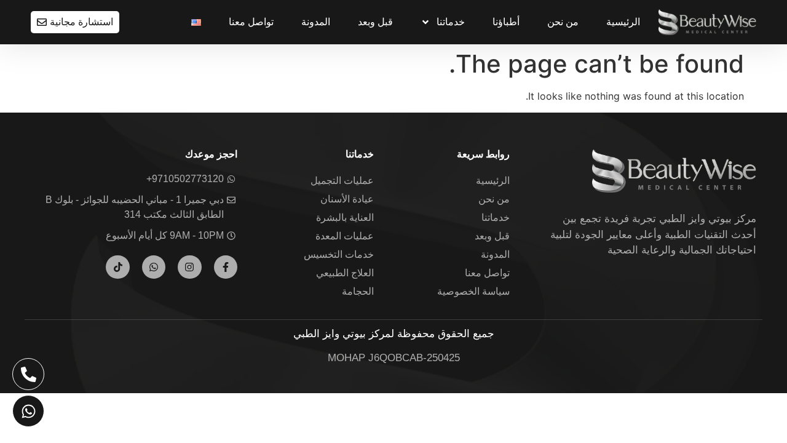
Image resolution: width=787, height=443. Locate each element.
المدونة (315, 22)
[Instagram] (189, 267)
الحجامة (358, 291)
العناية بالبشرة (345, 217)
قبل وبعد (375, 22)
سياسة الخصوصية (473, 291)
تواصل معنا (251, 22)
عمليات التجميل (342, 180)
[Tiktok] (117, 267)
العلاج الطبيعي (345, 273)
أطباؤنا (506, 22)
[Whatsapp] (153, 267)
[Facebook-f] (225, 267)
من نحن (563, 22)
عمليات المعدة (344, 236)
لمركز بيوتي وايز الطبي (343, 334)
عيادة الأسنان (347, 199)
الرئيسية (623, 22)
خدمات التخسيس (339, 254)
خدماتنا (451, 22)
